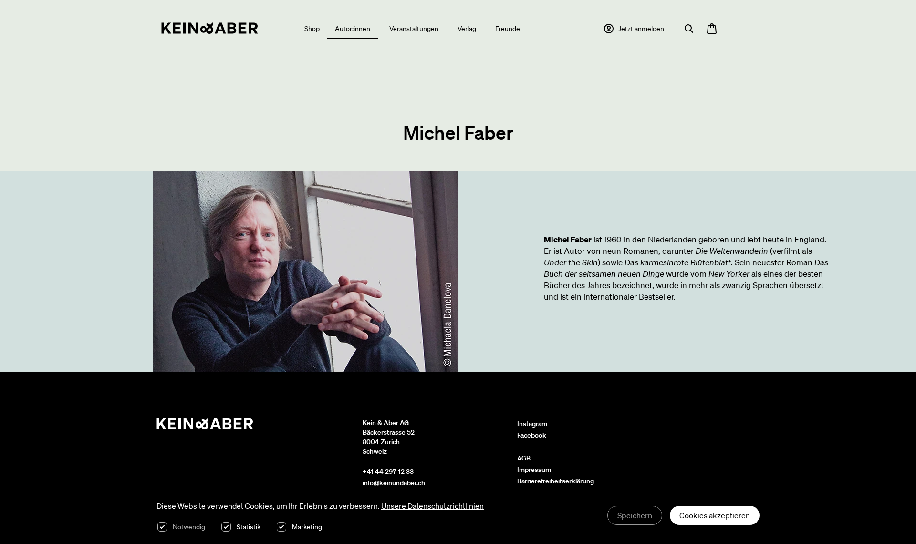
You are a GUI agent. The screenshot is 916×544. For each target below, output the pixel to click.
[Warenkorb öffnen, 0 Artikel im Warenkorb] (712, 28)
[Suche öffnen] (689, 28)
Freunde (507, 28)
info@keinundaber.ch (394, 483)
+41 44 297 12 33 (388, 471)
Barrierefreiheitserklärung (555, 481)
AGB (524, 458)
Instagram (532, 423)
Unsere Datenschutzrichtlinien (432, 506)
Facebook (531, 435)
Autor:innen (352, 28)
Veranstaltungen (413, 28)
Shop (312, 28)
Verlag (467, 28)
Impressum (534, 469)
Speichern (634, 515)
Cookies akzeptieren (714, 515)
